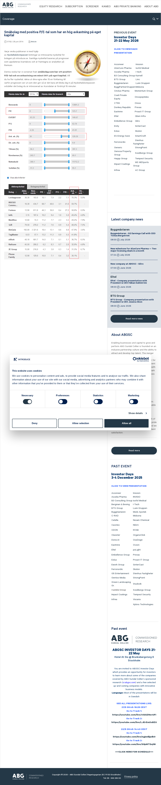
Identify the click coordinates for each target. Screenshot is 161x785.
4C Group (140, 170)
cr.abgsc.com (129, 682)
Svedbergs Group (144, 153)
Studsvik (137, 584)
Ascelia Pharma (121, 72)
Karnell (139, 75)
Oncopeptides (142, 97)
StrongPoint (141, 147)
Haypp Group (120, 158)
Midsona (140, 87)
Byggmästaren (121, 83)
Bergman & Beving (120, 504)
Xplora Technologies (143, 604)
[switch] (62, 401)
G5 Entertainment (120, 573)
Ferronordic (119, 142)
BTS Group (119, 79)
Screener (92, 6)
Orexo (138, 103)
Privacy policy (131, 776)
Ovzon (136, 545)
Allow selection (80, 423)
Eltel (116, 116)
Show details (135, 413)
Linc (138, 79)
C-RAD (115, 515)
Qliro (137, 121)
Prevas (138, 107)
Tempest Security (144, 158)
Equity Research (50, 6)
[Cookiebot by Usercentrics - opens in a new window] (135, 359)
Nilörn (136, 525)
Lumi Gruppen (143, 83)
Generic (118, 147)
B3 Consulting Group (124, 75)
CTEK (117, 103)
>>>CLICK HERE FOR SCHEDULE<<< (134, 752)
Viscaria (137, 599)
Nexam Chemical (141, 520)
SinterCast (140, 126)
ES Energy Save (122, 136)
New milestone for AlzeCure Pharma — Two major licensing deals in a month (133, 250)
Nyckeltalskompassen (17, 55)
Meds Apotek (139, 512)
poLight (137, 550)
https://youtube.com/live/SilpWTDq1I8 (134, 744)
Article (33, 42)
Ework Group (117, 564)
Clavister (115, 535)
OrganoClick (139, 535)
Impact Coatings (122, 164)
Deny (34, 423)
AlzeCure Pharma (122, 68)
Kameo (106, 6)
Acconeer (119, 64)
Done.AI (115, 540)
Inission (139, 64)
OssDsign (138, 540)
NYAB (136, 530)
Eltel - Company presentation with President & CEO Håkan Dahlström (129, 282)
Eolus (116, 131)
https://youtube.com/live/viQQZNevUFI (134, 715)
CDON (114, 530)
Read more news (134, 318)
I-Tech (136, 504)
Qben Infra (140, 116)
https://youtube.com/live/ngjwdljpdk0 (134, 737)
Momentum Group (144, 91)
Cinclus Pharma (121, 91)
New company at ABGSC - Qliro (127, 264)
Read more (134, 450)
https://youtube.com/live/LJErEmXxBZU (134, 722)
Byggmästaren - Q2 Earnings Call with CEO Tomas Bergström (133, 235)
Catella (114, 520)
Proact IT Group (143, 111)
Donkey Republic (122, 107)
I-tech (139, 72)
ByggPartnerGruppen (124, 87)
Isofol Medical (142, 68)
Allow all (126, 423)
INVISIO (136, 497)
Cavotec (115, 525)
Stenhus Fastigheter (143, 573)
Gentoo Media (118, 578)
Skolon (138, 131)
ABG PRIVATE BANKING (127, 6)
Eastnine (118, 111)
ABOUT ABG (151, 6)
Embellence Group (123, 121)
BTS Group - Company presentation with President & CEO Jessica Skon (132, 301)
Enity (116, 126)
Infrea (117, 170)
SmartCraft (140, 136)
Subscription (74, 6)
